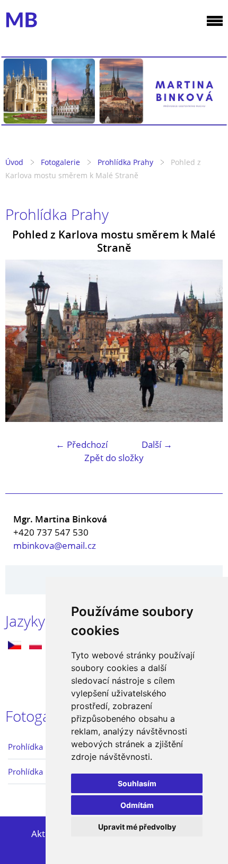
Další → (157, 444)
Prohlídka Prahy (125, 162)
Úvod (14, 162)
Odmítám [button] (137, 805)
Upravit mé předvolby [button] (137, 826)
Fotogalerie (60, 162)
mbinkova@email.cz (54, 545)
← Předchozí (82, 444)
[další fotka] (205, 341)
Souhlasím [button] (137, 783)
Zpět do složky (114, 458)
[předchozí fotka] (22, 341)
